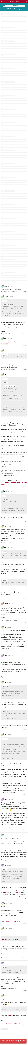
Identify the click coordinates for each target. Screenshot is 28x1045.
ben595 (6, 379)
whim (5, 967)
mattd (5, 355)
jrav (5, 551)
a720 (10, 1015)
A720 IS (16, 892)
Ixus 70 (4, 892)
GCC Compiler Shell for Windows (14, 921)
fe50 (5, 301)
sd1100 (18, 636)
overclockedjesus (9, 304)
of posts (13, 1)
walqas (6, 686)
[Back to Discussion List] (1, 1)
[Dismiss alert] (21, 1042)
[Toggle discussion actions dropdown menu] (26, 1)
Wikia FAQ (5, 921)
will (5, 495)
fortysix (6, 869)
